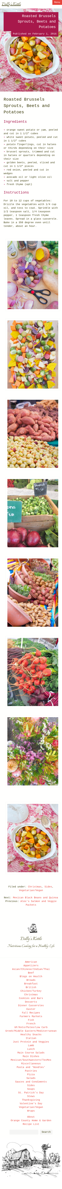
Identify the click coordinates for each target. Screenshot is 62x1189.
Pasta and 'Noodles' (31, 1067)
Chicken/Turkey (31, 991)
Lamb (31, 1045)
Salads (31, 1078)
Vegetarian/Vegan (31, 890)
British (31, 987)
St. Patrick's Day (31, 1092)
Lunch (31, 1049)
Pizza (31, 1074)
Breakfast (31, 983)
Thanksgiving (31, 1100)
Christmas (35, 886)
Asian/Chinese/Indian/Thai (31, 969)
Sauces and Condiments (31, 1082)
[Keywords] (23, 1132)
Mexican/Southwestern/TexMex (31, 1060)
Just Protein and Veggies (31, 1042)
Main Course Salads (31, 1052)
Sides (48, 886)
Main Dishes (31, 1056)
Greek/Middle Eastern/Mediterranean (31, 1031)
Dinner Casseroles (31, 1005)
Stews (31, 1096)
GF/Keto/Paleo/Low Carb (31, 1027)
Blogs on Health (31, 976)
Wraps (31, 1111)
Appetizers (31, 965)
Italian (31, 1038)
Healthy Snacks (31, 1034)
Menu (57, 2)
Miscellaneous (31, 1063)
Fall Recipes (31, 1013)
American (31, 962)
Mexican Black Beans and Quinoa (35, 897)
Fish (31, 1020)
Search (46, 1132)
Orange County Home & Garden (31, 1120)
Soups (31, 1089)
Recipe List (31, 1124)
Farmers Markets (31, 1016)
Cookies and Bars (31, 998)
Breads (31, 980)
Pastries (31, 1071)
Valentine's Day (31, 1103)
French (31, 1023)
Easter (31, 1009)
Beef (31, 973)
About (31, 1117)
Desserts (31, 1002)
